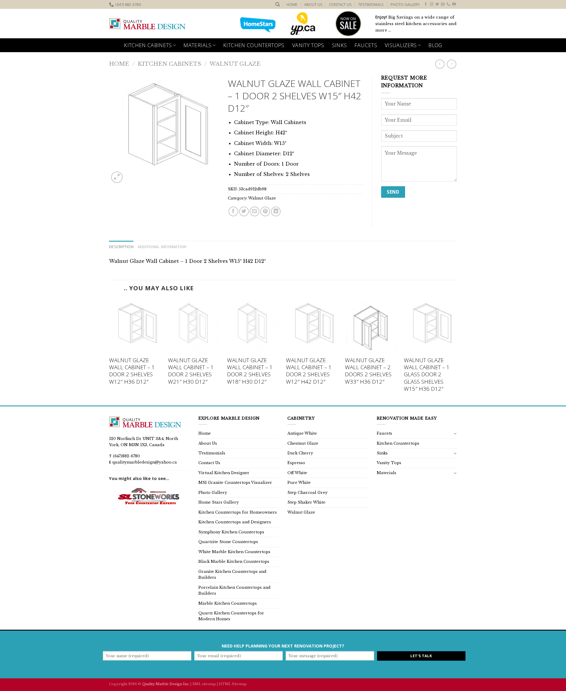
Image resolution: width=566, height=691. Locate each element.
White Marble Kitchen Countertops (234, 552)
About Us (313, 4)
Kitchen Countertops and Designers (234, 522)
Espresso (296, 463)
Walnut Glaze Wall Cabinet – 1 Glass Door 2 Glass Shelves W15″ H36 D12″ (427, 374)
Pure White (299, 482)
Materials (197, 45)
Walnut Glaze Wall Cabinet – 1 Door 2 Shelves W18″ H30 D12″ (250, 371)
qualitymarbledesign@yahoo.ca (144, 462)
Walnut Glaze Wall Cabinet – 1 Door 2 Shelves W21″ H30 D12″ (191, 371)
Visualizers (401, 45)
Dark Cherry (300, 453)
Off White (297, 473)
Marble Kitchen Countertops (227, 603)
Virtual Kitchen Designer (223, 473)
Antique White (302, 433)
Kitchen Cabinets (148, 45)
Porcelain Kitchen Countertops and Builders (234, 590)
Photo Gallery (405, 4)
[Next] (456, 352)
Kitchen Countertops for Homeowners (237, 512)
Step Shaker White (306, 502)
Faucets (365, 45)
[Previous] (109, 352)
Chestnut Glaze (302, 443)
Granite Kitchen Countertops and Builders (232, 574)
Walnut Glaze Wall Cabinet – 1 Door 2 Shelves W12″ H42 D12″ (309, 371)
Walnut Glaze (235, 63)
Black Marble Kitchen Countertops (233, 561)
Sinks (339, 45)
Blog (435, 45)
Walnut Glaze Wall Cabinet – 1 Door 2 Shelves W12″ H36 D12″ (132, 371)
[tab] (121, 247)
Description (121, 246)
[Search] (277, 4)
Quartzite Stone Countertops (228, 542)
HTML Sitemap (233, 684)
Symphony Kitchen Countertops (231, 532)
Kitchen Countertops (253, 45)
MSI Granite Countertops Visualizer (235, 482)
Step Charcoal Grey (307, 492)
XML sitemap (204, 684)
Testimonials (371, 4)
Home (292, 4)
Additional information (162, 246)
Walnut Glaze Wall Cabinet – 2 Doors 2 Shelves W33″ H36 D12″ (368, 371)
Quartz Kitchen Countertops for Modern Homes (231, 616)
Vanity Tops (308, 45)
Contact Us (340, 4)
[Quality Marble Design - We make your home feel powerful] (147, 24)
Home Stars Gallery (218, 502)
